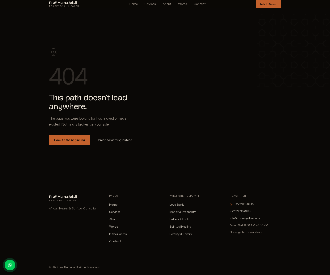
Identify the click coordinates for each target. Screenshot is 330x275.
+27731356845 (244, 204)
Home (133, 4)
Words (182, 4)
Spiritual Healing (180, 227)
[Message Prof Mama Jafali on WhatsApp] (10, 265)
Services (150, 4)
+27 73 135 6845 (240, 211)
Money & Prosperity (183, 212)
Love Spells (177, 205)
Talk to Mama (268, 4)
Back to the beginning (69, 140)
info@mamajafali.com (245, 218)
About (167, 4)
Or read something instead (114, 140)
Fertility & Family (181, 234)
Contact (200, 4)
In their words (118, 234)
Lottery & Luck (179, 219)
